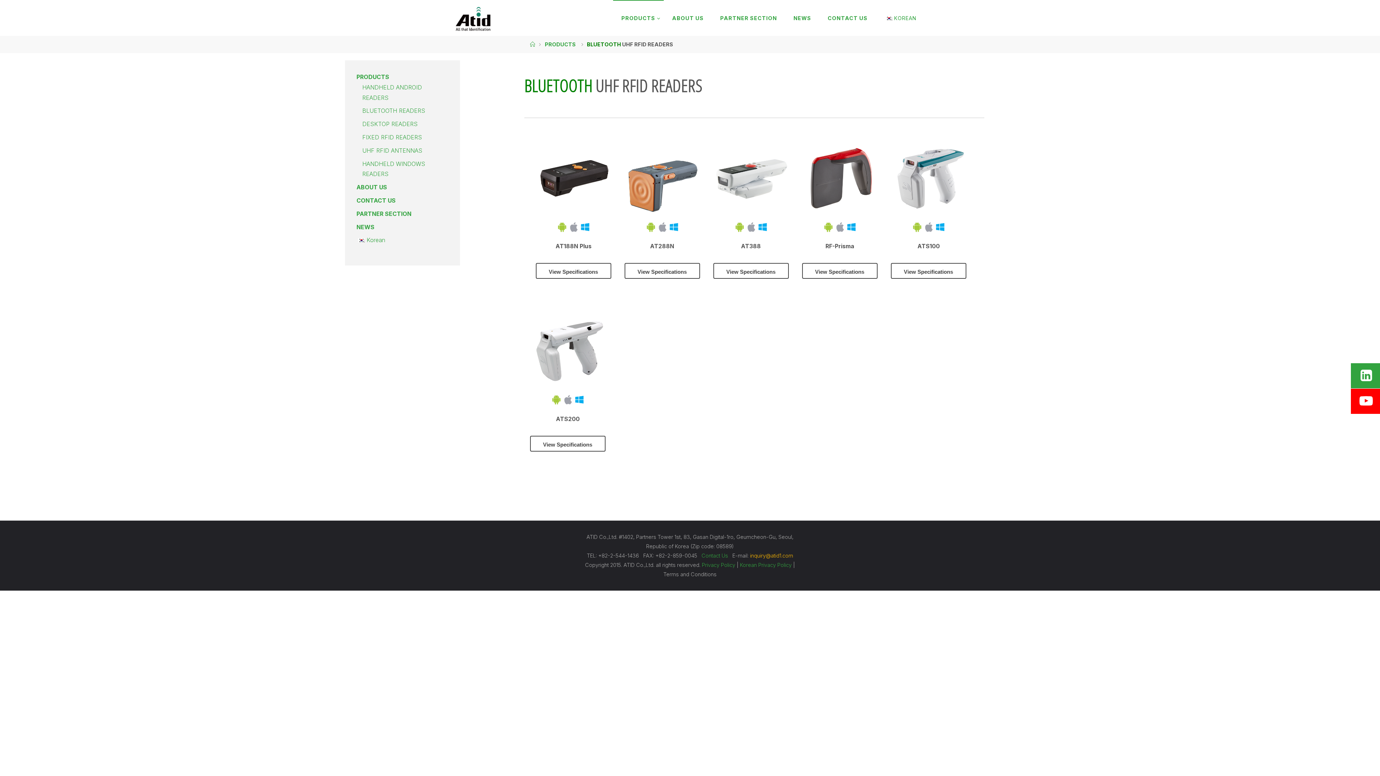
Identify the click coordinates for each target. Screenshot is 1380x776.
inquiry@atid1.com (771, 556)
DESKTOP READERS (390, 124)
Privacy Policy (718, 565)
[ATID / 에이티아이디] (473, 18)
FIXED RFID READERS (392, 137)
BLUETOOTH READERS (393, 110)
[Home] (532, 44)
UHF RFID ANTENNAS (392, 150)
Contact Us (715, 556)
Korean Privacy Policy (766, 565)
